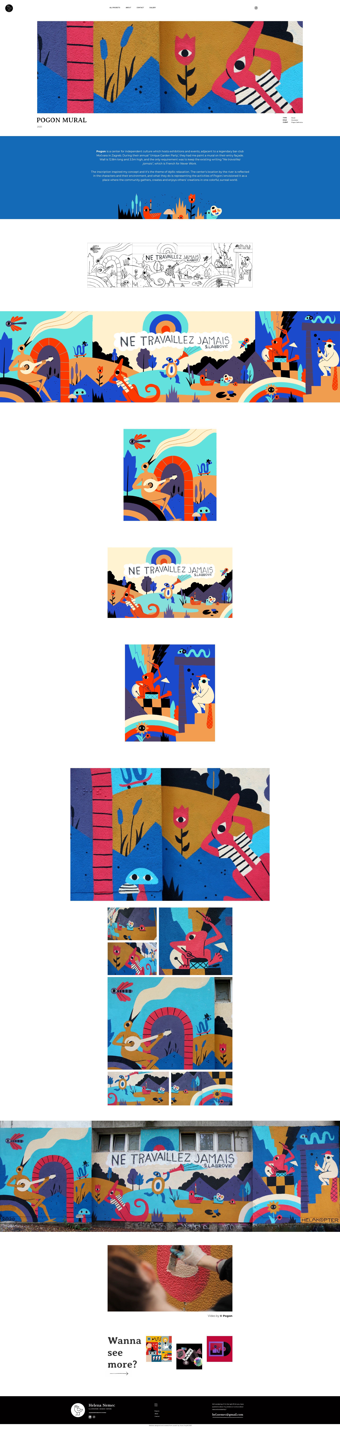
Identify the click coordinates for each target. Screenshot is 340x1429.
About (156, 1413)
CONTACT (140, 7)
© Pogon (226, 1315)
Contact (157, 1416)
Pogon (101, 151)
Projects (157, 1411)
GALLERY (152, 7)
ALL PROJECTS (115, 7)
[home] (11, 8)
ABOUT (128, 7)
